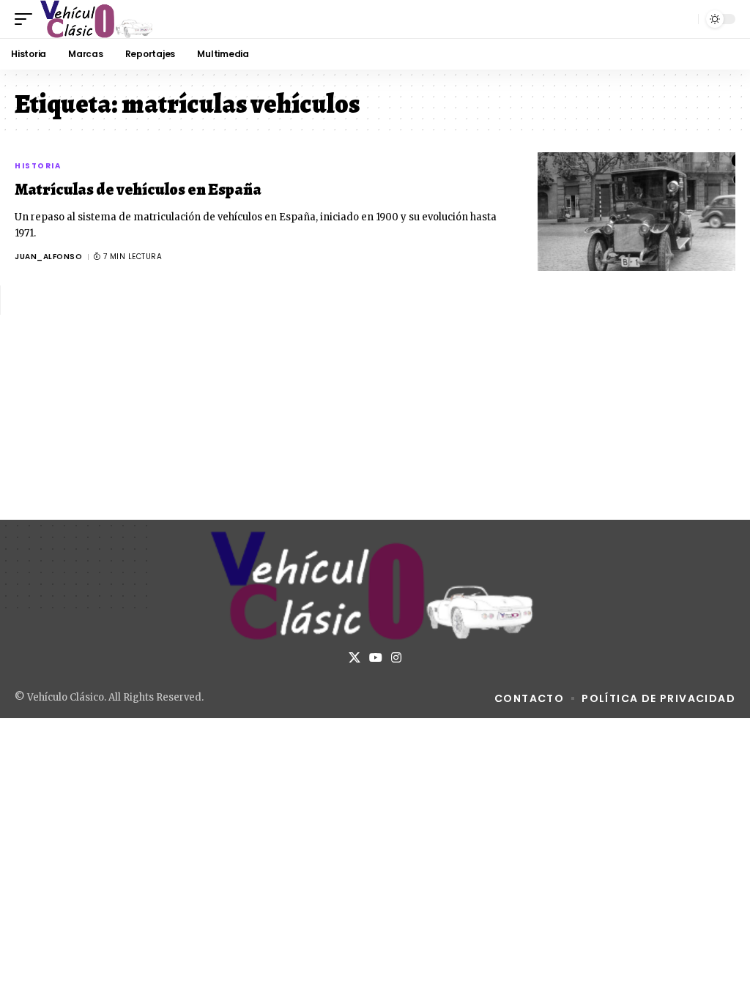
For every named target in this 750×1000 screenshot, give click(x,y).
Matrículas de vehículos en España (138, 190)
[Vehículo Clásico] (97, 19)
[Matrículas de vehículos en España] (636, 211)
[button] (27, 19)
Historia (38, 165)
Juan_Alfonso (48, 256)
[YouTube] (375, 658)
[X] (354, 658)
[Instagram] (396, 658)
